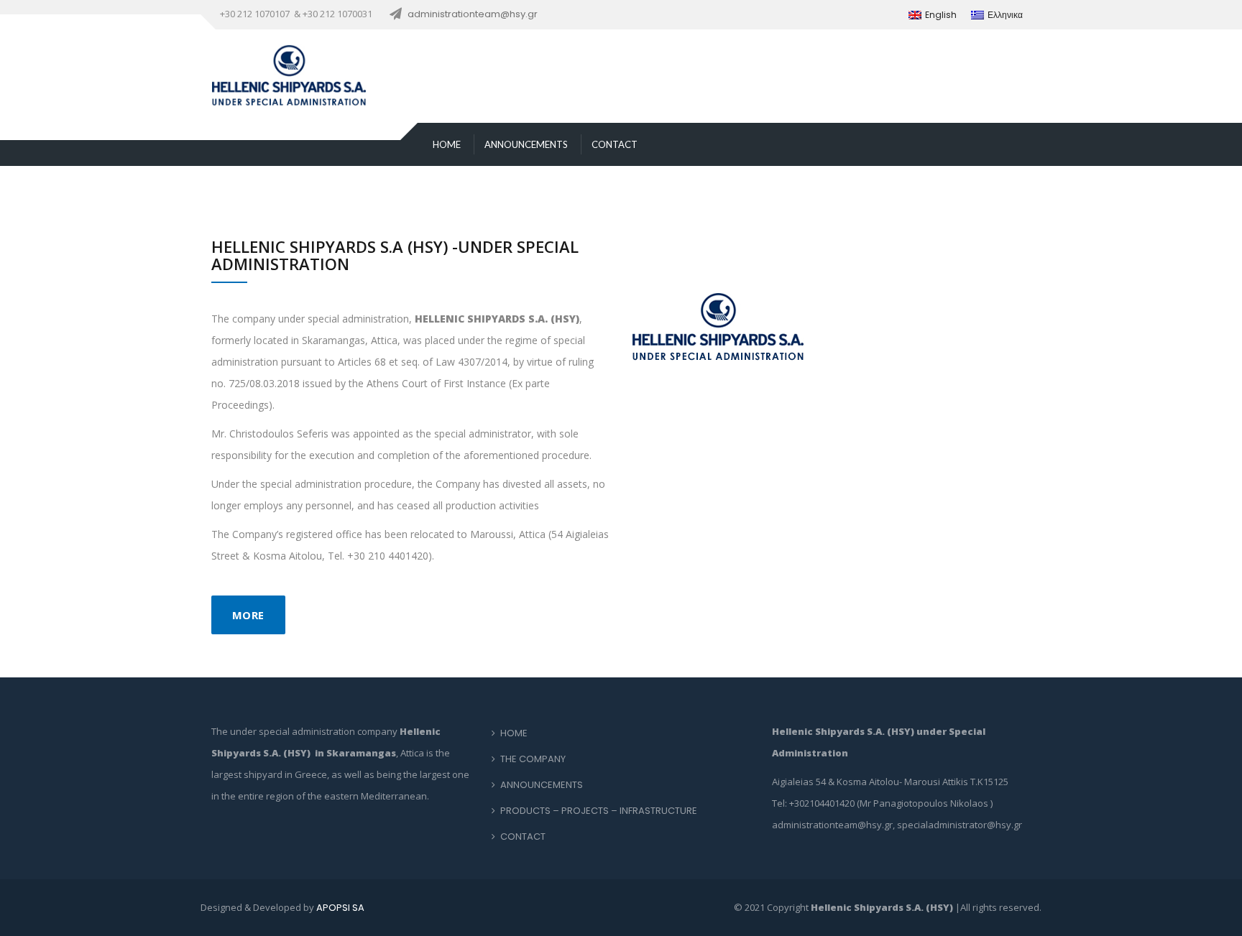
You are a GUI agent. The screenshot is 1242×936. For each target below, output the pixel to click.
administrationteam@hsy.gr (473, 14)
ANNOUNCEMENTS (526, 144)
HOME (447, 144)
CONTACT (615, 144)
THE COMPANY (533, 759)
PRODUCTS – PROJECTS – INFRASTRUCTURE (598, 810)
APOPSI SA (340, 907)
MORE (248, 615)
